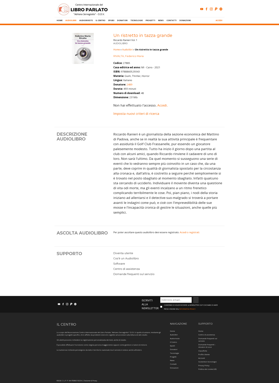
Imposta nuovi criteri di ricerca (136, 113)
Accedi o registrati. (190, 232)
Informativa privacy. (187, 309)
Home (59, 20)
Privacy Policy (203, 365)
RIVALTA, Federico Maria (128, 56)
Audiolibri (70, 20)
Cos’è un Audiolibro (126, 258)
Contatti (172, 20)
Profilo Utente (204, 354)
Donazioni (185, 20)
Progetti (150, 20)
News (161, 20)
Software (119, 263)
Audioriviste (86, 20)
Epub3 (111, 20)
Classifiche (202, 351)
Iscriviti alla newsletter (150, 304)
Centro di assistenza (126, 269)
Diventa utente (123, 253)
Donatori (122, 20)
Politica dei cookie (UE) (207, 369)
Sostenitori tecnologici (207, 362)
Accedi (219, 20)
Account (201, 358)
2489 (129, 84)
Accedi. (162, 105)
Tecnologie (136, 20)
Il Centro (100, 20)
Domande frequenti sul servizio (133, 274)
